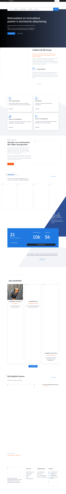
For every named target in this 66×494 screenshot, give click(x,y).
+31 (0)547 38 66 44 (54, 472)
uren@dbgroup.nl (53, 475)
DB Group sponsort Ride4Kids (13, 455)
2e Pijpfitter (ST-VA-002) (15, 301)
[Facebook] (9, 490)
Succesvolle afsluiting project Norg (50, 384)
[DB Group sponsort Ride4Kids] (19, 418)
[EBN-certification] (53, 484)
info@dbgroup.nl (53, 473)
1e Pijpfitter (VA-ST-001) (51, 353)
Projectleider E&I (33, 301)
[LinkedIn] (12, 490)
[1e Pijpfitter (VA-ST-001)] (51, 318)
